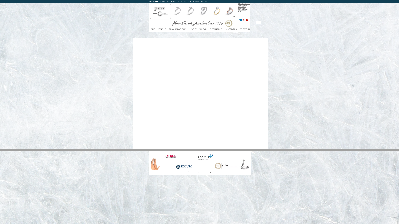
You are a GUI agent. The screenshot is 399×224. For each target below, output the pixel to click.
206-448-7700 (158, 1)
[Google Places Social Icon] (243, 20)
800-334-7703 (174, 1)
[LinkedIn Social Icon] (240, 20)
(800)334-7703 (242, 10)
